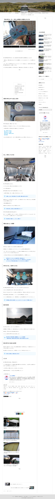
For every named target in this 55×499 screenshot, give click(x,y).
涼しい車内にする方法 (18, 87)
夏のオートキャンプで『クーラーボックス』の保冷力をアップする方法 (18, 259)
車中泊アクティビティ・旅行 (43, 97)
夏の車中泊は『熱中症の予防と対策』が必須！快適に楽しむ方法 (17, 338)
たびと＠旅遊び (12, 375)
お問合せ (40, 104)
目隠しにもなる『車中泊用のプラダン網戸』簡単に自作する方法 (16, 196)
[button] (28, 47)
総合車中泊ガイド (41, 87)
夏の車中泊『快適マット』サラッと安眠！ (13, 218)
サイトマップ (41, 100)
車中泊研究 (40, 85)
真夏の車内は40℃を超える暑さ (19, 85)
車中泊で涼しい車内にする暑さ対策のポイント (14, 208)
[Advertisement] (19, 54)
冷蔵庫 (10, 396)
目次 (18, 84)
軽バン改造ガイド (6, 396)
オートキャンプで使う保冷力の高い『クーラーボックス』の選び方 (17, 260)
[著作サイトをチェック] (9, 381)
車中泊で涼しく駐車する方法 (19, 89)
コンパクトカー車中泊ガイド (43, 91)
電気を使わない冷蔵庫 (18, 88)
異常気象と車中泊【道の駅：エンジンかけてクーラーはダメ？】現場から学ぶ (19, 300)
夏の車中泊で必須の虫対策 (19, 92)
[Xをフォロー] (11, 381)
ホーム (13, 496)
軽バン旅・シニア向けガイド (43, 95)
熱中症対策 (16, 91)
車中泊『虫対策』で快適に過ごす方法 (12, 353)
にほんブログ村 (5, 393)
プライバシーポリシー (42, 102)
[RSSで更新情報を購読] (13, 381)
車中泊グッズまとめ (42, 93)
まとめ (16, 93)
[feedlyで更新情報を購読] (12, 381)
